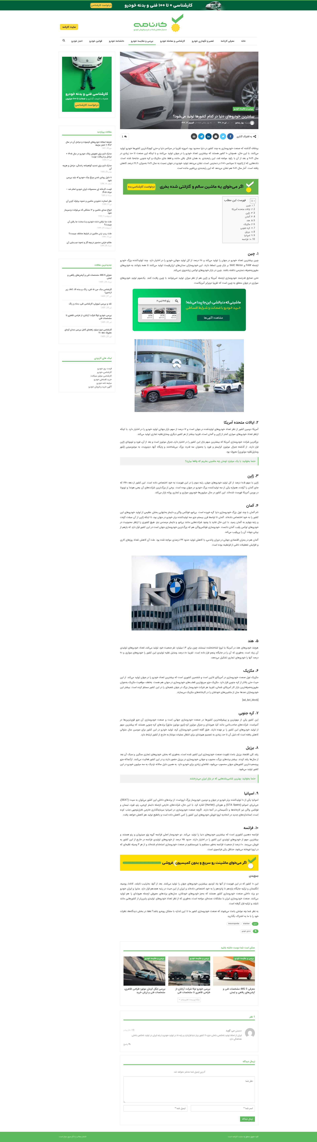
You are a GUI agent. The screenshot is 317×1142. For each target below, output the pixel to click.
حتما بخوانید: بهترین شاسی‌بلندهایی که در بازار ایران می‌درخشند (222, 779)
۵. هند (250, 220)
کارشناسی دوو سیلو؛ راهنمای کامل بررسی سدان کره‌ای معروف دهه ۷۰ (88, 331)
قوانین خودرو (95, 41)
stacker (246, 924)
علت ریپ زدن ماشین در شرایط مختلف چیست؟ (90, 233)
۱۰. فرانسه (246, 239)
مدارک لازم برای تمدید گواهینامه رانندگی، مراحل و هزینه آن (87, 167)
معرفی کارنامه (227, 41)
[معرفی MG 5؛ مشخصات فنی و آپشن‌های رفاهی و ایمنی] (234, 971)
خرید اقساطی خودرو (103, 379)
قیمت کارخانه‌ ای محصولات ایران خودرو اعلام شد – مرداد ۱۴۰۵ (89, 191)
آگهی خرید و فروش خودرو (100, 387)
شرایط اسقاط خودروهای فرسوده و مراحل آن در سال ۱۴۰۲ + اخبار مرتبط (89, 143)
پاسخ (125, 1044)
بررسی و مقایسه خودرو (142, 41)
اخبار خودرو (76, 41)
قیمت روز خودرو (104, 368)
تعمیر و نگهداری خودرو (203, 41)
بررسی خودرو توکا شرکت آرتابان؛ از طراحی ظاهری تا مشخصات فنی (89, 317)
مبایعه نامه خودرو (104, 383)
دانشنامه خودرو (116, 41)
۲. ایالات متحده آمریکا (242, 209)
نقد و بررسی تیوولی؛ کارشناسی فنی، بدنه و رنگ (90, 304)
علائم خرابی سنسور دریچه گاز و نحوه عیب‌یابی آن (89, 242)
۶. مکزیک (248, 224)
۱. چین (249, 205)
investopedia (233, 924)
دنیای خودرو (246, 931)
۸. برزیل (249, 232)
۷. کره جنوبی (246, 228)
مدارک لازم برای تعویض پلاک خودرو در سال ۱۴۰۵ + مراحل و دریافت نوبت (89, 155)
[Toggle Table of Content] (251, 201)
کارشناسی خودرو (104, 372)
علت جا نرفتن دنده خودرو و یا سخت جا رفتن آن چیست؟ (90, 223)
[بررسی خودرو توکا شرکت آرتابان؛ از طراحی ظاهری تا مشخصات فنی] (189, 971)
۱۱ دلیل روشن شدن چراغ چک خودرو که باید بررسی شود (89, 179)
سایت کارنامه (69, 27)
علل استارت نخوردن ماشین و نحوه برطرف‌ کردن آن (89, 201)
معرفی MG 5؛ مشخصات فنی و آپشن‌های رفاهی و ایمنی (89, 276)
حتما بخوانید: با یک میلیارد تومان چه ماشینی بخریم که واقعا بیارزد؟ (220, 461)
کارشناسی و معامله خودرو (172, 41)
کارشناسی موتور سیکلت (101, 376)
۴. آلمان (249, 217)
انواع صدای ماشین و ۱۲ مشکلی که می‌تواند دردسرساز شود (88, 211)
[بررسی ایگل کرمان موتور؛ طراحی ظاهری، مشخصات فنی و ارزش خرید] (144, 971)
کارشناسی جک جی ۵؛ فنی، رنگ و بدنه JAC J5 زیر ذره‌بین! (89, 291)
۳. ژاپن (249, 213)
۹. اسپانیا (248, 235)
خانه (243, 41)
